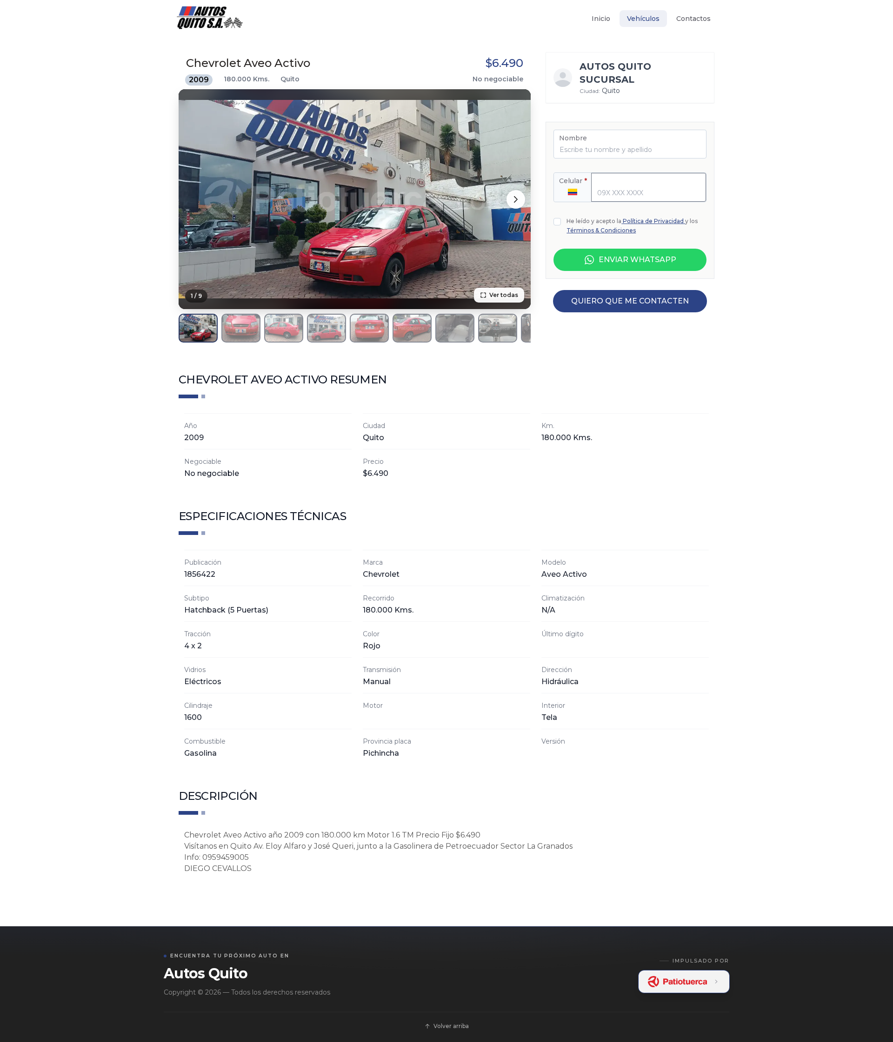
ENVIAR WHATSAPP (637, 259)
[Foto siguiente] (515, 199)
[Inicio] (209, 19)
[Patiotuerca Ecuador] (684, 981)
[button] (198, 328)
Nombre (573, 138)
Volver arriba (451, 1025)
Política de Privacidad (653, 221)
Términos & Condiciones (601, 230)
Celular (573, 181)
